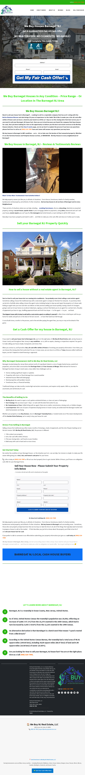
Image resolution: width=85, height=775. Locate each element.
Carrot (31, 713)
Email (56, 69)
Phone (28, 69)
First (18, 485)
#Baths (45, 502)
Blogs (68, 10)
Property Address (22, 495)
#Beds (19, 502)
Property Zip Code (48, 495)
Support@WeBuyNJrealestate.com (39, 708)
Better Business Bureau (10, 117)
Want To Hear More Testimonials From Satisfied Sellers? (21, 196)
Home (32, 10)
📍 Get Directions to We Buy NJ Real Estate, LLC (42, 760)
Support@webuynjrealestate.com (47, 729)
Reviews (60, 10)
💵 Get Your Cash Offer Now (42, 771)
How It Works (41, 10)
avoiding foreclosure (46, 208)
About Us (52, 10)
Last (44, 485)
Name (19, 479)
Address (42, 62)
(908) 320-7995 (79, 2)
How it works (28, 127)
